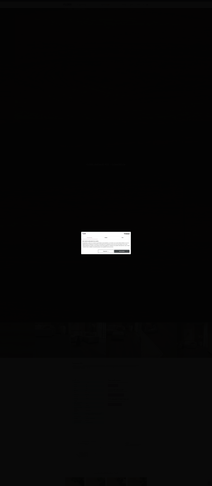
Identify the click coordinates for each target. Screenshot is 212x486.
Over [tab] (123, 237)
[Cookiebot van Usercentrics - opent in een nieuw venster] (125, 234)
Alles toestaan (122, 251)
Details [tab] (106, 237)
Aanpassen (105, 251)
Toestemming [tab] (89, 237)
